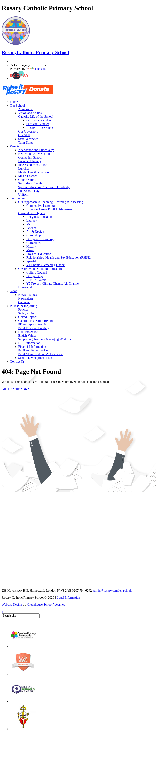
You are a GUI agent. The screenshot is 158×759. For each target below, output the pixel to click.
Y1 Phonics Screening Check (45, 265)
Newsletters (25, 298)
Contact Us (17, 361)
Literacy (31, 220)
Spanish (31, 261)
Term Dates (25, 142)
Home (14, 101)
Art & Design (35, 231)
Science (31, 228)
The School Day (29, 191)
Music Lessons (27, 176)
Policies (23, 309)
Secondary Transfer (30, 183)
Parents (14, 146)
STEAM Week (36, 280)
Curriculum (17, 198)
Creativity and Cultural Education (40, 268)
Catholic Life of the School (35, 116)
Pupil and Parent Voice (33, 350)
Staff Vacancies (28, 139)
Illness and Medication (32, 165)
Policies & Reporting (23, 306)
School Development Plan (35, 358)
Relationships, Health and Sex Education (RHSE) (58, 257)
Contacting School (30, 157)
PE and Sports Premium (33, 324)
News (13, 291)
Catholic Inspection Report (35, 320)
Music (30, 250)
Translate (40, 68)
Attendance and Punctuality (36, 150)
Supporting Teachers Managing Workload (45, 339)
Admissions (25, 109)
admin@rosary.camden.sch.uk (112, 590)
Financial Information (32, 346)
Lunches (23, 168)
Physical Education (38, 254)
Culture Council (36, 272)
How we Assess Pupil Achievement (49, 209)
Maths (30, 224)
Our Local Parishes (38, 120)
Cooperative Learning (40, 205)
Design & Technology (40, 239)
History (31, 246)
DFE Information (29, 343)
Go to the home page (15, 388)
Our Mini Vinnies (37, 124)
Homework (25, 287)
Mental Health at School (34, 172)
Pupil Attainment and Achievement (40, 354)
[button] (19, 78)
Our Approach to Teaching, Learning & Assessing (50, 202)
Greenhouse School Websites (46, 604)
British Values (27, 335)
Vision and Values (30, 113)
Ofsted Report (27, 317)
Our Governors (28, 131)
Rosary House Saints (39, 127)
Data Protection (28, 332)
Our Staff (24, 135)
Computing (33, 235)
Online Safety (27, 179)
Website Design (12, 604)
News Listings (27, 294)
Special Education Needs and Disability (44, 187)
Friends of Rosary (29, 161)
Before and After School (34, 153)
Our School (17, 105)
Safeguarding (26, 313)
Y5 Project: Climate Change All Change (52, 283)
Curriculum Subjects (31, 213)
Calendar (24, 302)
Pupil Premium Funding (33, 328)
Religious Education (39, 217)
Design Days (34, 276)
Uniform (23, 194)
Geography (33, 242)
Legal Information (68, 597)
